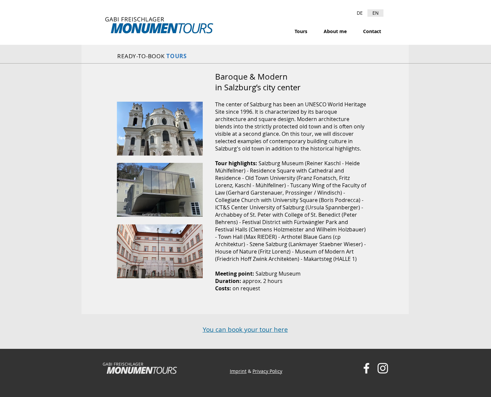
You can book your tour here (245, 329)
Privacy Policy (267, 371)
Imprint (238, 371)
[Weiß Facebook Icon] (366, 368)
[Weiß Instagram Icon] (383, 368)
